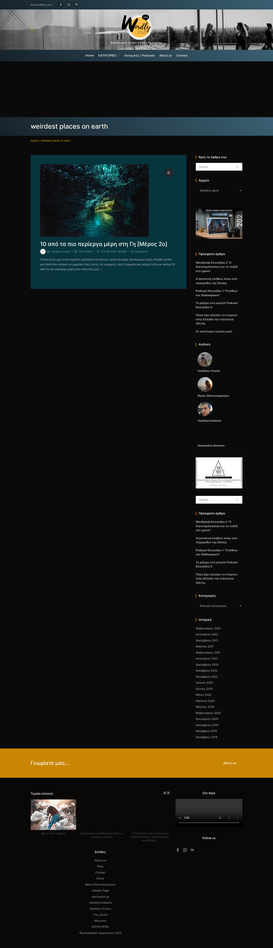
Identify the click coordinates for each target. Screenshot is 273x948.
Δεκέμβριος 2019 (207, 725)
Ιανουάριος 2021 (207, 658)
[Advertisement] (136, 89)
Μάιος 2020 (203, 694)
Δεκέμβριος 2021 (207, 640)
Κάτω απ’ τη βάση (53, 833)
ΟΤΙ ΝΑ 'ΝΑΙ (108, 251)
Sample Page (100, 890)
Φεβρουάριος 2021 (208, 652)
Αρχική (35, 140)
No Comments (139, 251)
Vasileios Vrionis (100, 908)
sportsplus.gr (100, 896)
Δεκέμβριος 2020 (207, 664)
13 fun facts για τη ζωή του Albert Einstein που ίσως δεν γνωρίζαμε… (150, 837)
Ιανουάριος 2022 (207, 634)
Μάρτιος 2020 (205, 707)
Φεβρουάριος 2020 (208, 713)
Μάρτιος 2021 (205, 646)
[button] (237, 167)
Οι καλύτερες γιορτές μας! (214, 331)
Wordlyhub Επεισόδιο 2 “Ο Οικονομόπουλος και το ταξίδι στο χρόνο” (217, 267)
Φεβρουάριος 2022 (208, 628)
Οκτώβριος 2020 (207, 676)
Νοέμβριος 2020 (206, 670)
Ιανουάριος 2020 (207, 719)
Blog (100, 866)
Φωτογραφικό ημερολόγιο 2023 (100, 933)
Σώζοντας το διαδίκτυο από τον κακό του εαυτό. (102, 835)
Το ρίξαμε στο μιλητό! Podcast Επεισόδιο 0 (217, 305)
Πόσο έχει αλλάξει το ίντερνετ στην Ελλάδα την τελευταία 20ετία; (217, 319)
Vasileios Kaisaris (100, 902)
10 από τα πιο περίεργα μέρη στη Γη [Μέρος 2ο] (103, 244)
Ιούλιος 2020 (204, 682)
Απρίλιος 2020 (205, 701)
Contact (100, 872)
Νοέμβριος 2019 (206, 731)
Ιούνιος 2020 (204, 689)
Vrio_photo (100, 914)
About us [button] (229, 763)
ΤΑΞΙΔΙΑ (121, 251)
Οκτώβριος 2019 (206, 737)
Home (100, 878)
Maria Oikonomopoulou (100, 884)
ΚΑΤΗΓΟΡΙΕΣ (100, 926)
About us (100, 860)
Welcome (100, 921)
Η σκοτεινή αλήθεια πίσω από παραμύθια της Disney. (216, 281)
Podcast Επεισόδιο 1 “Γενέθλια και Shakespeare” (217, 293)
